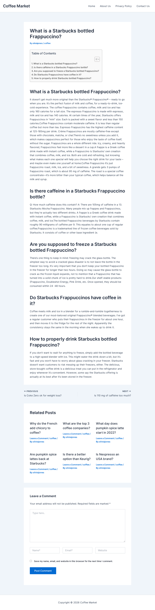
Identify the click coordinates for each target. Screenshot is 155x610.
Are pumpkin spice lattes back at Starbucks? (43, 459)
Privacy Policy (123, 6)
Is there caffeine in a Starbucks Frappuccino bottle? (61, 67)
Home (91, 6)
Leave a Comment (39, 438)
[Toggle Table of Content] (95, 59)
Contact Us (143, 6)
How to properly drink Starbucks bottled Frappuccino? (62, 78)
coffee (47, 43)
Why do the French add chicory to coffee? (43, 428)
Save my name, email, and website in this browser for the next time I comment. (73, 561)
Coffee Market (16, 6)
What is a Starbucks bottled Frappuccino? (55, 63)
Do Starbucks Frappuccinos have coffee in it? (57, 74)
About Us (105, 6)
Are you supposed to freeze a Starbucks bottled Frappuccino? (66, 71)
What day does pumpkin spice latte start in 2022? (110, 428)
